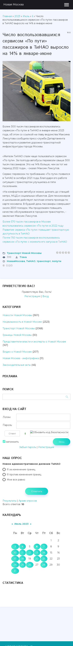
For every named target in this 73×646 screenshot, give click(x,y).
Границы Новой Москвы (17, 335)
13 (37, 552)
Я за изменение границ (21, 469)
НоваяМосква (16, 261)
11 (22, 552)
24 (15, 564)
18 (22, 558)
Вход (45, 296)
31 (15, 570)
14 (44, 552)
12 (30, 552)
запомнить (12, 441)
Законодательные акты (17, 364)
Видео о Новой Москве (17, 351)
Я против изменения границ (24, 474)
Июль (26, 16)
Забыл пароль (27, 447)
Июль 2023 (21, 523)
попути (56, 261)
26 (29, 564)
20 (36, 558)
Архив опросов (28, 500)
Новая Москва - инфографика (21, 358)
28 (43, 564)
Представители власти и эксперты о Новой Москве (34, 341)
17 (15, 558)
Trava (23, 256)
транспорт (44, 261)
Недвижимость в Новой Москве (22, 321)
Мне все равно (16, 479)
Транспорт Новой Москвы (24, 252)
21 (44, 558)
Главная (7, 16)
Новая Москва (13, 4)
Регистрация (32, 296)
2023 (17, 16)
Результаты (9, 500)
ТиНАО (30, 261)
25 (22, 564)
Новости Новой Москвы (17, 315)
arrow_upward (65, 638)
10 (15, 552)
